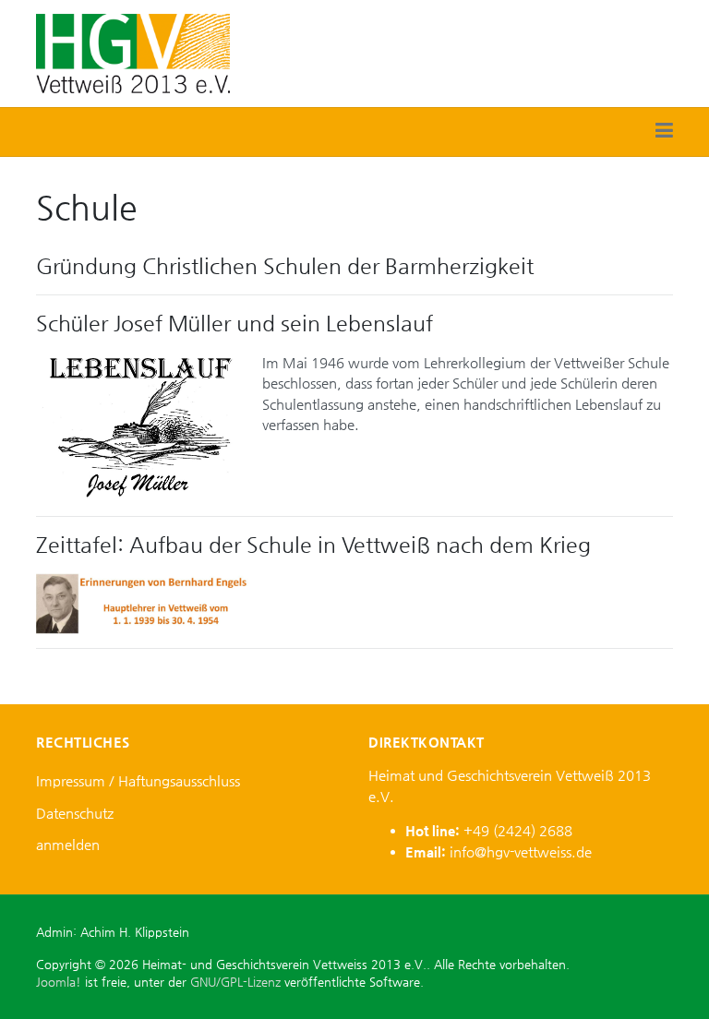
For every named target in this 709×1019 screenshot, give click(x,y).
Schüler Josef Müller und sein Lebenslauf (234, 323)
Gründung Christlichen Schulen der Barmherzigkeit (285, 266)
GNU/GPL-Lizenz (235, 982)
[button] (664, 132)
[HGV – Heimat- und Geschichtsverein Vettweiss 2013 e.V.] (133, 52)
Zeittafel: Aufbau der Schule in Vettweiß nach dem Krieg (313, 545)
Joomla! (58, 982)
